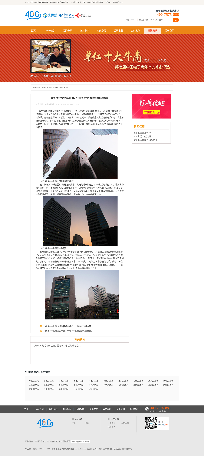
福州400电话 (49, 385)
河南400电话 (78, 389)
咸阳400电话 (64, 381)
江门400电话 (168, 381)
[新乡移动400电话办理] (51, 15)
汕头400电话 (93, 389)
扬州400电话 (49, 389)
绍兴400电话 (153, 381)
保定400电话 (123, 385)
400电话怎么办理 (77, 2)
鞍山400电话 (34, 389)
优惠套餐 (118, 30)
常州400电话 (78, 385)
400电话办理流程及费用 (146, 140)
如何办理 (101, 30)
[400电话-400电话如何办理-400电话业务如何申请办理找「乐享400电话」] (33, 15)
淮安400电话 (49, 381)
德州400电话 (123, 381)
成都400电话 (108, 381)
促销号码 (67, 30)
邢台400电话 (93, 385)
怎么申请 (84, 30)
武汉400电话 (153, 385)
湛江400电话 (78, 381)
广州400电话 (168, 385)
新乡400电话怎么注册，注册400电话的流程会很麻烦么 (58, 345)
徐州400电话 (34, 385)
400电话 (90, 2)
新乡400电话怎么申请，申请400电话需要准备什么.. (68, 331)
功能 (87, 423)
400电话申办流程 (142, 136)
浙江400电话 (93, 381)
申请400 (67, 88)
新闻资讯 (152, 30)
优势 (74, 423)
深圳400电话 (34, 381)
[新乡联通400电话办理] (84, 15)
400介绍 (50, 30)
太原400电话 (138, 381)
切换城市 (116, 2)
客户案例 (135, 30)
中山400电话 (64, 385)
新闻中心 (58, 88)
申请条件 (67, 409)
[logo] (45, 424)
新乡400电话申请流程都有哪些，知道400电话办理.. (68, 326)
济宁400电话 (108, 385)
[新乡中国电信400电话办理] (67, 15)
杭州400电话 (64, 389)
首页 (33, 30)
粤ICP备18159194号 (80, 441)
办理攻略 (80, 409)
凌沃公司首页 (47, 88)
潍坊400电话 (138, 385)
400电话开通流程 (142, 133)
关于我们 (169, 30)
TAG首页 (134, 409)
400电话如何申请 (61, 2)
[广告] (151, 117)
